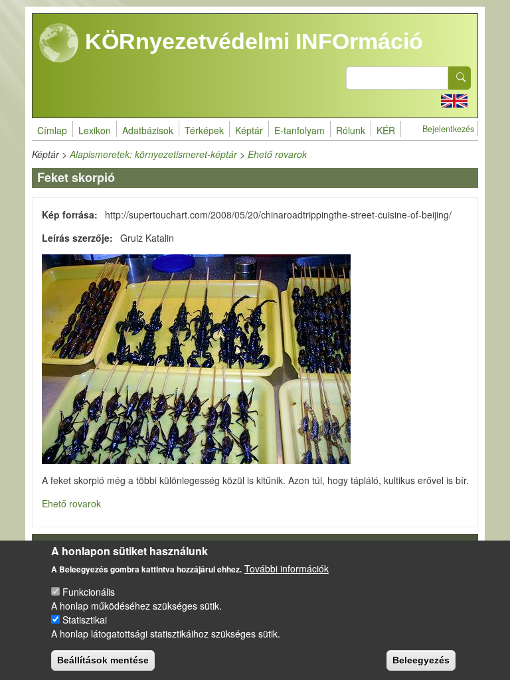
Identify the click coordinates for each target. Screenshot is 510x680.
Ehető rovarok (277, 154)
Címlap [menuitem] (52, 130)
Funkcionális (88, 591)
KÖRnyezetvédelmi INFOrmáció (251, 41)
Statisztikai (84, 619)
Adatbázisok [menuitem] (147, 130)
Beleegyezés (421, 660)
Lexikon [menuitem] (94, 130)
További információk (286, 568)
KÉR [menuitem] (386, 130)
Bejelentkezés (448, 129)
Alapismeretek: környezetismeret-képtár (153, 154)
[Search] (459, 78)
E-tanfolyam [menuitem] (299, 130)
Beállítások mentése (103, 660)
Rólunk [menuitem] (350, 130)
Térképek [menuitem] (204, 130)
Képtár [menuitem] (249, 130)
